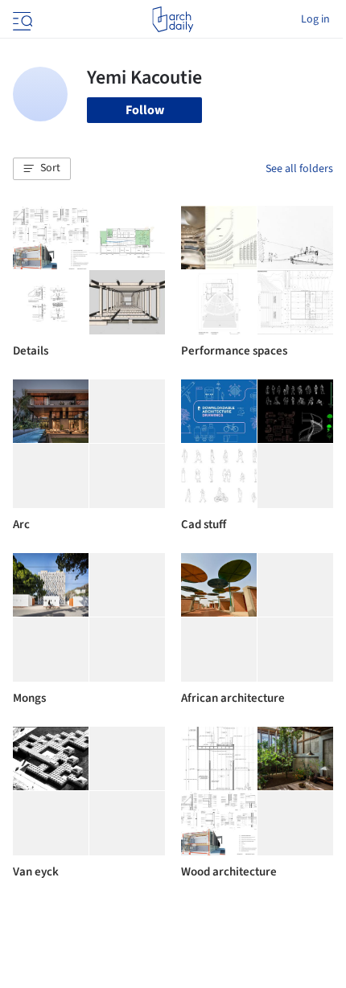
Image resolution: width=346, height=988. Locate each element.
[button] (42, 169)
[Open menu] (21, 19)
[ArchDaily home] (172, 19)
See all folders (299, 169)
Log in (315, 19)
